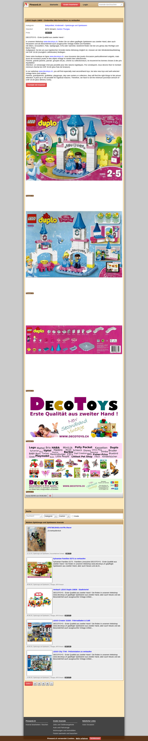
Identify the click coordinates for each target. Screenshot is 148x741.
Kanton (62, 516)
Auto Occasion (88, 725)
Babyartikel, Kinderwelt (54, 25)
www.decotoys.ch (51, 42)
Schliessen (95, 738)
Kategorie (48, 516)
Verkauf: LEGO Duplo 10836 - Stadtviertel (71, 590)
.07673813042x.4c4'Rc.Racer (59, 528)
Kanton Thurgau (63, 29)
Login (85, 5)
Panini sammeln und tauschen (65, 733)
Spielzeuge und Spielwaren (76, 25)
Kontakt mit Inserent (36, 85)
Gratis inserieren (70, 5)
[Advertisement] (74, 12)
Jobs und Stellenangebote (63, 725)
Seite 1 (29, 684)
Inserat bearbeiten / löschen (37, 725)
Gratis (76, 516)
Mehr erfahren (82, 738)
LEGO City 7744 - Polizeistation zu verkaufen (72, 652)
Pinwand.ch (39, 4)
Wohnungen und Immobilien (64, 730)
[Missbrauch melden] (50, 495)
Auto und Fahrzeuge (61, 728)
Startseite (54, 5)
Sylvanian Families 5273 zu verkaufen (69, 559)
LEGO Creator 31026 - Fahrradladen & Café (71, 621)
